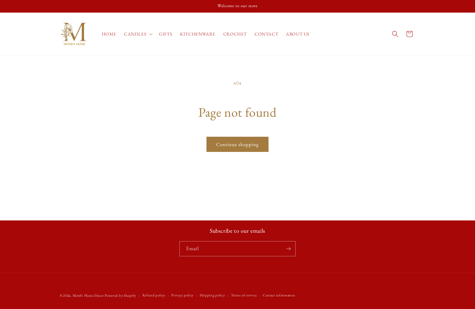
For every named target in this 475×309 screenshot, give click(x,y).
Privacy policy (182, 295)
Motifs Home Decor (88, 295)
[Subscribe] (288, 248)
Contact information (279, 295)
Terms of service (244, 295)
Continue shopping (237, 144)
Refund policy (153, 295)
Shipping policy (212, 295)
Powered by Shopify (120, 295)
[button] (137, 34)
